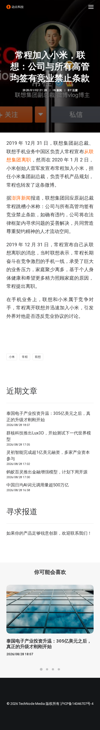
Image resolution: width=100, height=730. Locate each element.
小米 (12, 357)
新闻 (59, 90)
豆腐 (75, 90)
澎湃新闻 (21, 198)
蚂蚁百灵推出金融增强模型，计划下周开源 (46, 471)
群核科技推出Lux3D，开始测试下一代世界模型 (48, 436)
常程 (25, 357)
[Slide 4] (59, 669)
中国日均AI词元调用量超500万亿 (37, 484)
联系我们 (78, 533)
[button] (91, 7)
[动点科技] (14, 7)
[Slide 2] (47, 669)
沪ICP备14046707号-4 (76, 704)
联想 (38, 357)
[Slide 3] (53, 669)
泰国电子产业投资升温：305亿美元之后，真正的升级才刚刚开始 (48, 416)
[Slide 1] (41, 669)
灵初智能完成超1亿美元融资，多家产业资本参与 (48, 455)
